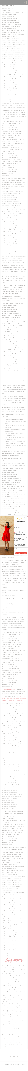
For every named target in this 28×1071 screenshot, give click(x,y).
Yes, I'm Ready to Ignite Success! (21, 553)
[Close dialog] (27, 516)
